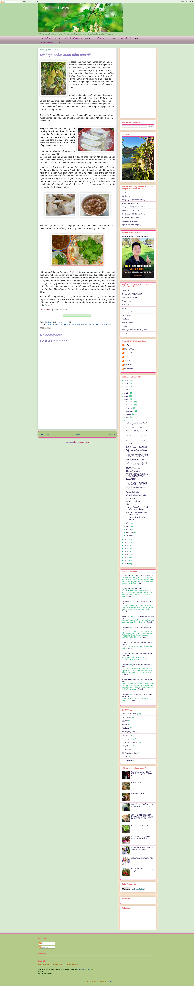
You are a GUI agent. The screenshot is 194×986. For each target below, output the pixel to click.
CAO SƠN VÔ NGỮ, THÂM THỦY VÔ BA (135, 518)
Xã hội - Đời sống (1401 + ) (131, 210)
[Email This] (41, 328)
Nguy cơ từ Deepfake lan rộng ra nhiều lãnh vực (136, 513)
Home (77, 434)
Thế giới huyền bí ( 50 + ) (131, 217)
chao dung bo (138, 588)
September (130, 411)
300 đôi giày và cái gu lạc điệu (142, 858)
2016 (127, 548)
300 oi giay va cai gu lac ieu (143, 575)
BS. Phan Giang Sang (130, 753)
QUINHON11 (126, 290)
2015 (127, 551)
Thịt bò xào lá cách (132, 492)
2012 (127, 561)
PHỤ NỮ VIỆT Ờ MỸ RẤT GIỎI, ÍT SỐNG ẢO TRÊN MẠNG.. (142, 805)
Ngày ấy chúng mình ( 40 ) (131, 225)
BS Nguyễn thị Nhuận (129, 742)
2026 (127, 381)
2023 (127, 390)
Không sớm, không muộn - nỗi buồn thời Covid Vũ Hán (136, 464)
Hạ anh (124, 326)
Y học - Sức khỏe (125, 38)
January (129, 535)
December (130, 402)
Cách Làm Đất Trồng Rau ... (141, 826)
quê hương (91, 324)
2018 (127, 542)
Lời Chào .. (126, 196)
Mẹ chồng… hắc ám (133, 501)
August (129, 414)
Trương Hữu (128, 357)
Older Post (111, 434)
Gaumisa (125, 735)
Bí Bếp (124, 333)
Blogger (109, 981)
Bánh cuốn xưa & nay (133, 471)
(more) (138, 583)
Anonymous (126, 575)
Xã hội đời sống (46, 38)
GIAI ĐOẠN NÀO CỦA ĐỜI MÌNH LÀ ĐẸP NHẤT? (140, 837)
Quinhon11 (49, 322)
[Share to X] (45, 328)
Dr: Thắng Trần (127, 312)
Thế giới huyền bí (47, 42)
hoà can (71, 324)
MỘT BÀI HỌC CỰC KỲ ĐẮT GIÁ (136, 237)
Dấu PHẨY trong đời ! (133, 468)
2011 (126, 564)
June (128, 420)
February (129, 532)
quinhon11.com (84, 969)
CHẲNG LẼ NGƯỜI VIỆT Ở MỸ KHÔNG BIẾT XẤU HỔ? (137, 508)
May (128, 523)
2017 (127, 545)
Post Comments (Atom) (81, 442)
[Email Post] (70, 322)
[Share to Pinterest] (49, 328)
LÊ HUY (125, 721)
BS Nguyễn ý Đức (128, 732)
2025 (127, 384)
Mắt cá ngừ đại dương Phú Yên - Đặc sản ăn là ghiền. (142, 848)
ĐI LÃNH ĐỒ (130, 498)
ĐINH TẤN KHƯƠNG (129, 297)
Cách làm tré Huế (137, 793)
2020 (127, 399)
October (129, 408)
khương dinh (126, 616)
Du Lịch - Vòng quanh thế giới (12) (134, 207)
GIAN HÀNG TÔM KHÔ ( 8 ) (132, 221)
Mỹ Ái (124, 308)
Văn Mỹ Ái (127, 365)
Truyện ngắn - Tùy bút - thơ (72, 38)
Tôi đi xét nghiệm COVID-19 (136, 441)
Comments (44, 947)
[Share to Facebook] (47, 328)
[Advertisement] (77, 411)
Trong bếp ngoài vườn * (101, 38)
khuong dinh (128, 369)
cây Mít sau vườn (57, 324)
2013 (127, 557)
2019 (127, 539)
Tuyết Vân (125, 305)
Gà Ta (126, 345)
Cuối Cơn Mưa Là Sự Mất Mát (136, 447)
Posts (42, 943)
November (130, 405)
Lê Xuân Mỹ (126, 749)
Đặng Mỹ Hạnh (127, 746)
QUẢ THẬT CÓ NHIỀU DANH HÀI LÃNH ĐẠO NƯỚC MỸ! (136, 483)
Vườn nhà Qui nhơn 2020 (135, 428)
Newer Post (44, 434)
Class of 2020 (131, 479)
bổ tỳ (49, 324)
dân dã (66, 324)
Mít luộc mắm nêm (81, 324)
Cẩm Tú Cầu (126, 315)
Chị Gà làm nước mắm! (134, 444)
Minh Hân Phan (127, 322)
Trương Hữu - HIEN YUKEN (132, 294)
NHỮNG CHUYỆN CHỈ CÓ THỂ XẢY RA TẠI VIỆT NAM (137, 456)
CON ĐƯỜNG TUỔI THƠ (135, 460)
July (128, 417)
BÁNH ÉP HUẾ (131, 504)
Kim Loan (125, 319)
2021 (127, 396)
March (128, 529)
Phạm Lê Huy (127, 301)
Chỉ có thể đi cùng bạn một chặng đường (135, 488)
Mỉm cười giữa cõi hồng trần (136, 495)
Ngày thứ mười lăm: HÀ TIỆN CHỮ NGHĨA (136, 424)
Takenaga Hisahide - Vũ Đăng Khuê (135, 330)
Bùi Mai (124, 757)
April (128, 526)
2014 (127, 554)
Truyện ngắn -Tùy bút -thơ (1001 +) (134, 214)
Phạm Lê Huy (129, 349)
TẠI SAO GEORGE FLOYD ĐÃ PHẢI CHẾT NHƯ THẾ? (137, 475)
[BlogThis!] (43, 328)
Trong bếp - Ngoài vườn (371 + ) (133, 200)
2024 (127, 387)
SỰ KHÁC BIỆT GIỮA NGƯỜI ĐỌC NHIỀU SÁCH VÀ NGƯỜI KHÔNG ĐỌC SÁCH (142, 817)
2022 (127, 393)
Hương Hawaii (127, 760)
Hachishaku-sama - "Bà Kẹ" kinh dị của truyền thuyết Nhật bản (141, 774)
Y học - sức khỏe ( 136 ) (130, 203)
